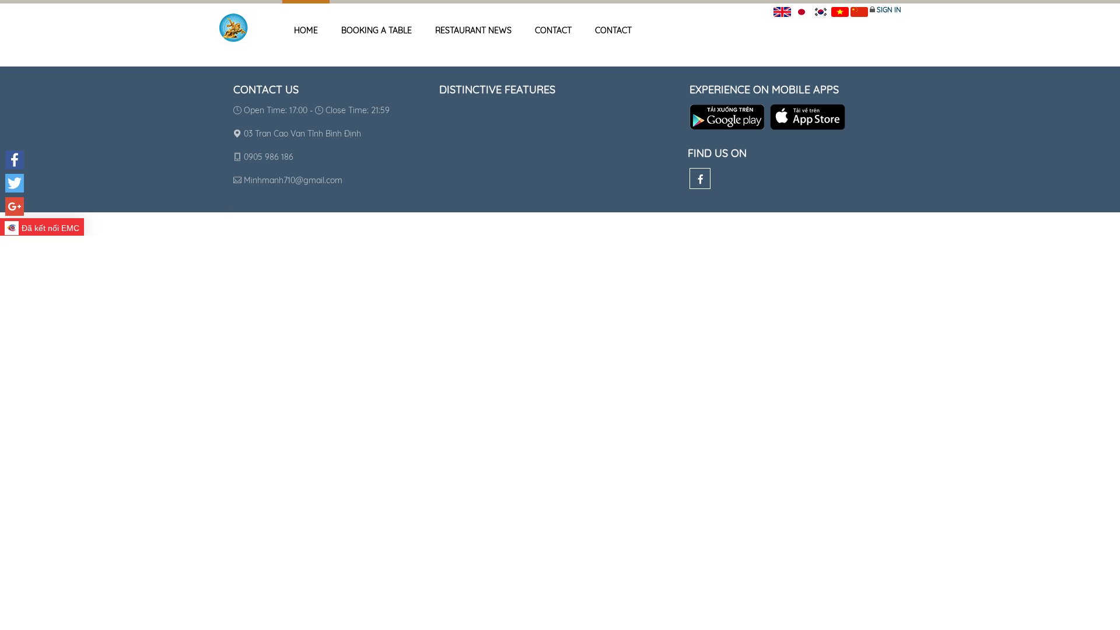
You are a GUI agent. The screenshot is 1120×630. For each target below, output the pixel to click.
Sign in (889, 9)
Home (306, 30)
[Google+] (14, 206)
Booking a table (376, 30)
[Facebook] (700, 178)
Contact (553, 30)
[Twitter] (14, 183)
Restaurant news (473, 30)
